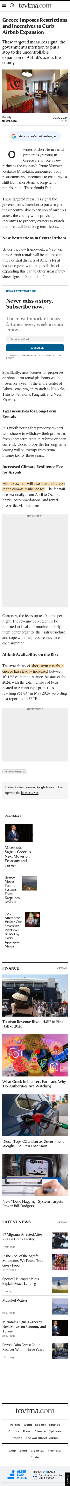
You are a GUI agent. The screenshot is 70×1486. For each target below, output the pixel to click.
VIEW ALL (62, 968)
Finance (54, 1425)
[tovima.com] (35, 5)
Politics (15, 1425)
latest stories (29, 792)
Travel (27, 1431)
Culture (13, 1431)
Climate (40, 1431)
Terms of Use (37, 1451)
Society (6, 117)
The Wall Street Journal (41, 1438)
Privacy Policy (54, 1451)
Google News (45, 787)
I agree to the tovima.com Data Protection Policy (33, 357)
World (28, 1425)
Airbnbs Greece (14, 771)
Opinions (55, 1431)
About (12, 1451)
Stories (17, 1438)
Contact (23, 1451)
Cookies (35, 1457)
